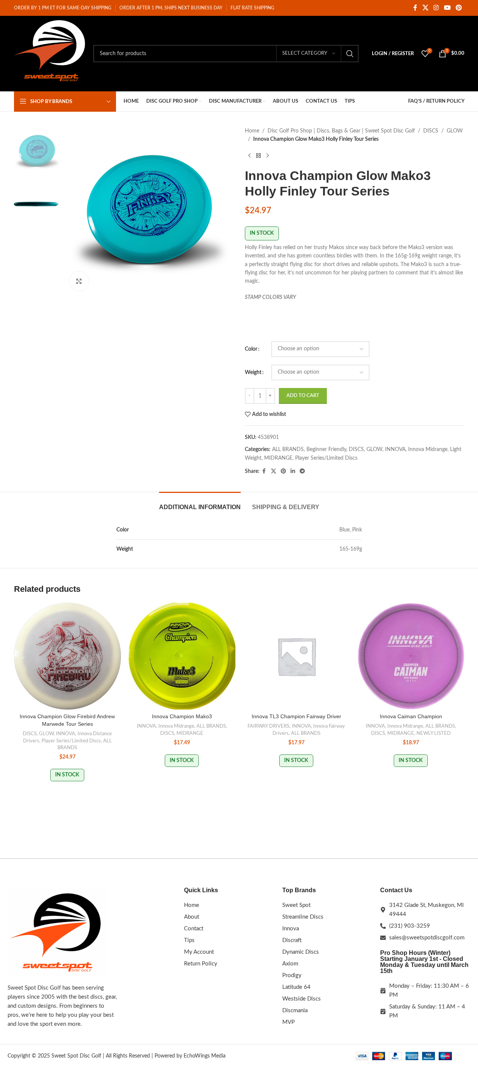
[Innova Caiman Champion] (410, 656)
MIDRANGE (278, 458)
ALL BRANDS (288, 449)
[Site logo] (50, 53)
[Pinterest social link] (458, 8)
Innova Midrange (427, 449)
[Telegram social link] (302, 471)
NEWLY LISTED (433, 733)
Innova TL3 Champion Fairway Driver (296, 716)
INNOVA (395, 449)
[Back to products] (258, 155)
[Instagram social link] (436, 8)
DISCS (430, 131)
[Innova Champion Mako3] (181, 656)
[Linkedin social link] (292, 471)
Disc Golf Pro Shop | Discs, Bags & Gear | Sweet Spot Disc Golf (341, 131)
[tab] (200, 503)
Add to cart (302, 395)
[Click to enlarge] (79, 281)
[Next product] (267, 155)
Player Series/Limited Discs (326, 458)
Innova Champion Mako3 (182, 716)
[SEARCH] (350, 53)
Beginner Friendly (326, 449)
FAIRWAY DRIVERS (268, 726)
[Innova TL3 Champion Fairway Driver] (296, 656)
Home (252, 131)
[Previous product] (249, 155)
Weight (253, 372)
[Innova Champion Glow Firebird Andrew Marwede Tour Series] (67, 656)
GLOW (455, 131)
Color (251, 349)
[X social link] (425, 8)
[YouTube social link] (447, 8)
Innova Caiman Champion (411, 716)
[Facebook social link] (415, 8)
